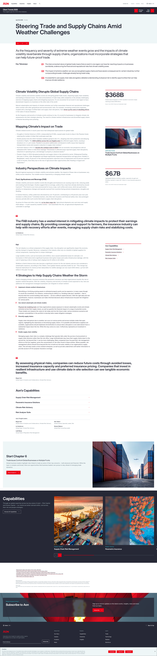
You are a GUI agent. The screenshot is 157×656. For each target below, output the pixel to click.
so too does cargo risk (49, 202)
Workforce (108, 642)
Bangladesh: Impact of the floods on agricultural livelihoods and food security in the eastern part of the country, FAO (39, 573)
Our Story (56, 634)
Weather (107, 639)
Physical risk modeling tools (27, 307)
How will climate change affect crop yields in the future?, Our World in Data (31, 575)
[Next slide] (60, 555)
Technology (108, 636)
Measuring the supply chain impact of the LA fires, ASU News (28, 569)
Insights (29, 3)
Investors (138, 3)
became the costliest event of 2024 (46, 148)
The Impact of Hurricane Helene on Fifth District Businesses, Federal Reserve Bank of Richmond (35, 572)
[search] (40, 4)
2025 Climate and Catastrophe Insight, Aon (25, 576)
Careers (132, 3)
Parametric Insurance (113, 549)
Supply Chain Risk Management (66, 549)
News (142, 3)
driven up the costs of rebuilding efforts (76, 110)
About (34, 3)
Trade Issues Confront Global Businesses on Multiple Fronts (122, 153)
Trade (106, 634)
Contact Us (125, 3)
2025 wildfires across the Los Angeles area (46, 141)
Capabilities (14, 3)
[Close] (155, 651)
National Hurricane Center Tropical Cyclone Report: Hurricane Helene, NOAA (31, 571)
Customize (112, 651)
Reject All (120, 651)
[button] (13, 472)
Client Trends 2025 (10, 10)
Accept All (129, 651)
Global (151, 3)
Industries (22, 3)
